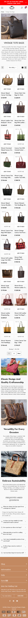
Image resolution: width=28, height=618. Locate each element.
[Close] (26, 2)
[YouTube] (17, 601)
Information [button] (6, 569)
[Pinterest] (13, 601)
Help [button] (3, 575)
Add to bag (20, 89)
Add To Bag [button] (7, 89)
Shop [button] (3, 564)
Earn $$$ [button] (4, 580)
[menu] (2, 8)
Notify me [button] (21, 144)
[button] (22, 8)
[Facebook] (10, 601)
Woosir (8, 607)
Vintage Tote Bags (10, 12)
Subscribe (20, 596)
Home (2, 12)
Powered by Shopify (16, 607)
